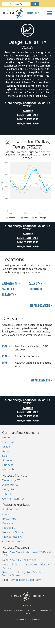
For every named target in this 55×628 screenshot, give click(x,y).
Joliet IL (7, 494)
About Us (8, 610)
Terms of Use (29, 614)
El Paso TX (8, 294)
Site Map (31, 610)
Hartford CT (9, 527)
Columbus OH (11, 541)
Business (7, 465)
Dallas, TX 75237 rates (27, 115)
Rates (5, 451)
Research (8, 469)
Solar (5, 455)
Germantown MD (13, 498)
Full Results (27, 110)
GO (34, 4)
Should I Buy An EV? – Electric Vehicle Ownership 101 (24, 574)
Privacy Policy (45, 610)
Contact (20, 610)
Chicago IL (8, 514)
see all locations (40, 305)
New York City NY (12, 532)
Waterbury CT (11, 480)
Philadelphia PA (12, 537)
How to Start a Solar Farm (25, 579)
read (4, 346)
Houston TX (35, 289)
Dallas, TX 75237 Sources (27, 123)
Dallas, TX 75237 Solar (27, 119)
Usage (6, 446)
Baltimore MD (10, 509)
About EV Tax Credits (23, 560)
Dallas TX (34, 283)
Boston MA (9, 518)
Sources (7, 460)
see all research (40, 380)
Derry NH (8, 489)
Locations (8, 442)
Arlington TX (9, 283)
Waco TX (7, 289)
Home (6, 437)
